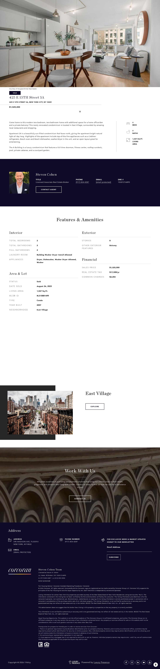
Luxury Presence (102, 662)
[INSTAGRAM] (132, 662)
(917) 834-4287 (82, 182)
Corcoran (86, 586)
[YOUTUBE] (144, 662)
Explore (95, 406)
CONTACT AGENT (48, 189)
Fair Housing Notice (45, 586)
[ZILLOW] (149, 662)
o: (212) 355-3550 (59, 578)
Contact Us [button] (80, 498)
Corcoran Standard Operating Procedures (68, 586)
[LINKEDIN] (138, 662)
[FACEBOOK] (126, 662)
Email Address (113, 547)
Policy (28, 662)
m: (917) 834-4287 (44, 578)
